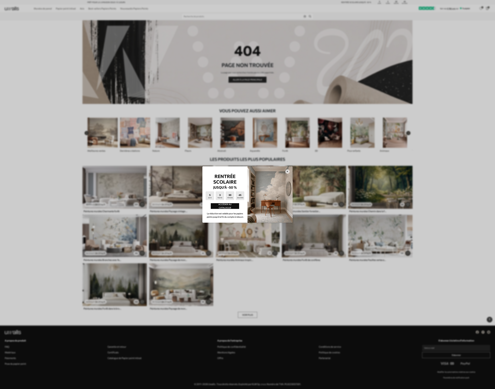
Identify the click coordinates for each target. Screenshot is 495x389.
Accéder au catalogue (225, 206)
